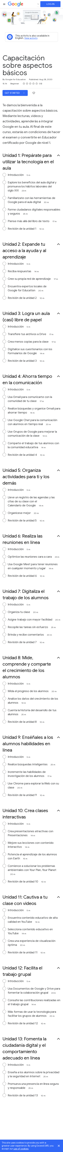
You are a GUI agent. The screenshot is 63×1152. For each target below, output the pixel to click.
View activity (31, 38)
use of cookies (20, 1148)
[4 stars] (33, 83)
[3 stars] (30, 83)
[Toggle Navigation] (4, 4)
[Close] (58, 1145)
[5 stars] (36, 83)
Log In (50, 4)
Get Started (12, 93)
